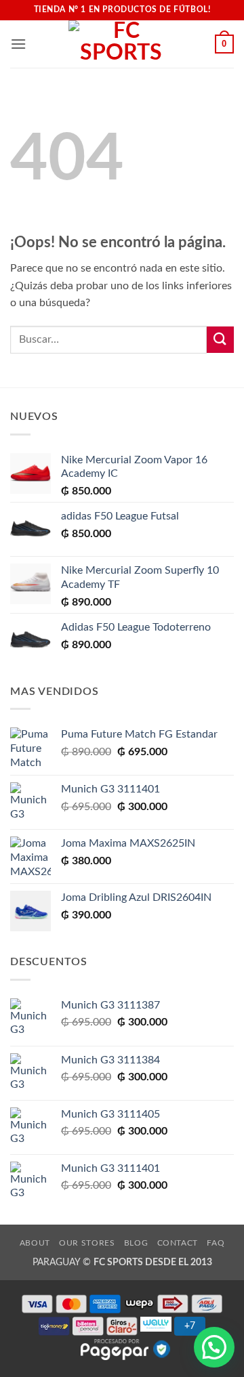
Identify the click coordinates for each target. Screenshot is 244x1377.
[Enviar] (220, 339)
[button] (18, 43)
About (35, 1243)
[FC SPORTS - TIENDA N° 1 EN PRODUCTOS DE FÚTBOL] (121, 44)
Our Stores (87, 1243)
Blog (136, 1243)
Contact (177, 1243)
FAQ (215, 1243)
